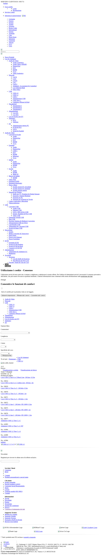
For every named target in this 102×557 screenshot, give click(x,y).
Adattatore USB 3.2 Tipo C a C (11, 420)
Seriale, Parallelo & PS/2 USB (22, 214)
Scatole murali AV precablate (22, 187)
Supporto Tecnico (10, 518)
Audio (15, 136)
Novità (7, 498)
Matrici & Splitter (14, 176)
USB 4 (15, 97)
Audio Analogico (18, 62)
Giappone (12, 41)
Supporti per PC (18, 197)
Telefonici (12, 118)
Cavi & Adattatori (10, 59)
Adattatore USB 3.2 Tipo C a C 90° (12, 426)
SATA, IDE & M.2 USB (20, 212)
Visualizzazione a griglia (10, 370)
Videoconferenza (14, 203)
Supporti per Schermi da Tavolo (23, 199)
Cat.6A (15, 80)
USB (10, 91)
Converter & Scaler (15, 134)
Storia (6, 488)
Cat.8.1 (15, 84)
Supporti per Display (15, 192)
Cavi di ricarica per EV (16, 116)
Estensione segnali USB (16, 217)
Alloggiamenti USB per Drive (18, 223)
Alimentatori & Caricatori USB (18, 226)
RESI (6, 472)
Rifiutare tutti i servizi (23, 295)
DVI (14, 68)
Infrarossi (16, 156)
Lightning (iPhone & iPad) (21, 102)
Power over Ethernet (15, 237)
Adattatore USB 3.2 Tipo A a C (11, 437)
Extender (11, 145)
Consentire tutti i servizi (38, 295)
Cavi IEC (16, 115)
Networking (8, 230)
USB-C (15, 151)
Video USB (16, 215)
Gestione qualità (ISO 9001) (14, 491)
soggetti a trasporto (30, 537)
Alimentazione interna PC (21, 125)
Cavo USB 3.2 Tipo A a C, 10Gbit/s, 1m (13, 393)
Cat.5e (15, 77)
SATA (15, 129)
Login (15, 9)
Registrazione (17, 10)
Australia (11, 33)
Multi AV (16, 174)
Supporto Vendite (10, 516)
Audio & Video (14, 61)
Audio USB (16, 208)
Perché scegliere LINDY (12, 484)
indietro (3, 442)
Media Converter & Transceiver (19, 233)
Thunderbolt (13, 104)
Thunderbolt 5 (17, 109)
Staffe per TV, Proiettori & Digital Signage (26, 194)
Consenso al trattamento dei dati (15, 509)
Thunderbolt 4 (17, 107)
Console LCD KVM (15, 248)
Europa (11, 32)
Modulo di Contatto (11, 514)
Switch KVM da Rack (16, 246)
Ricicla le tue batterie (11, 521)
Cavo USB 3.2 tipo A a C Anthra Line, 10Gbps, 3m (17, 383)
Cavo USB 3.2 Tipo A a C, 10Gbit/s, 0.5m (14, 388)
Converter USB (14, 206)
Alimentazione (13, 111)
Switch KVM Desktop (16, 244)
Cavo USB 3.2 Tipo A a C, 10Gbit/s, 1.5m (14, 399)
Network (11, 75)
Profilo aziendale (10, 482)
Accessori (8, 255)
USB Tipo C (17, 100)
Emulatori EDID (14, 181)
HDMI (15, 70)
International (13, 30)
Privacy (7, 507)
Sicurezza (12, 257)
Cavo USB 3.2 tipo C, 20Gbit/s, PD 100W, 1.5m (16, 415)
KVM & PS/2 (17, 127)
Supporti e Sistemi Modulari (21, 196)
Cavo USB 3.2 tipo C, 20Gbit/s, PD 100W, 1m (15, 410)
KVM (7, 241)
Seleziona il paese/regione (13, 16)
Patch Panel (12, 235)
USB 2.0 (15, 93)
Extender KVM (14, 242)
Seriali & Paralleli (18, 131)
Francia (11, 21)
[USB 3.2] (4, 444)
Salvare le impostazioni (8, 295)
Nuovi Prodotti (9, 57)
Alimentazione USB (19, 98)
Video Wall (12, 179)
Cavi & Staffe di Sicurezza (21, 259)
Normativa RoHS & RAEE (13, 520)
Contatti (7, 475)
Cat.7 (14, 82)
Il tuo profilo (9, 7)
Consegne (8, 470)
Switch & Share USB (15, 228)
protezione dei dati (86, 276)
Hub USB (12, 219)
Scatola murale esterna (20, 190)
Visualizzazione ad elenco (29, 370)
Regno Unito (13, 28)
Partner (5, 3)
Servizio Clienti (10, 12)
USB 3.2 (15, 95)
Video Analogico (18, 73)
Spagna (11, 23)
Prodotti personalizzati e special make (16, 477)
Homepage (12, 359)
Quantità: (4, 374)
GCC (10, 44)
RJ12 (14, 120)
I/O (10, 124)
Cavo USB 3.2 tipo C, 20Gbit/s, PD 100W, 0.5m (16, 404)
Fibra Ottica (16, 89)
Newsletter (8, 500)
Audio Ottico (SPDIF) (20, 64)
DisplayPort (16, 66)
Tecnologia (8, 504)
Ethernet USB (17, 210)
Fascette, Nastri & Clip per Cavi (19, 262)
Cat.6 (14, 79)
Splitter (11, 160)
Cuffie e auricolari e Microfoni (18, 201)
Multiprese (12, 253)
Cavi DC (15, 113)
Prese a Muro (13, 185)
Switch (11, 169)
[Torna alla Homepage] (1, 50)
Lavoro (7, 489)
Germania (12, 19)
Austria (11, 24)
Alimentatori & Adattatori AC (18, 251)
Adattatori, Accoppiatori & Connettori (25, 86)
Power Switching (14, 239)
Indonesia (12, 39)
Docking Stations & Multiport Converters (22, 221)
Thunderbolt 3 (17, 106)
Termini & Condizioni (12, 505)
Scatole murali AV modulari (21, 188)
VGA (14, 71)
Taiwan (11, 42)
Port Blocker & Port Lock (21, 260)
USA (10, 46)
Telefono (15, 122)
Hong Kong (12, 37)
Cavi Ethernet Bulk (19, 88)
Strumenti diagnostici (15, 183)
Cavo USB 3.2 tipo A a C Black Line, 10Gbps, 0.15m (18, 377)
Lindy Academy (8, 265)
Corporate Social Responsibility (15, 486)
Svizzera (11, 26)
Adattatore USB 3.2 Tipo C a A (11, 431)
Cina (10, 35)
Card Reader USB (14, 224)
